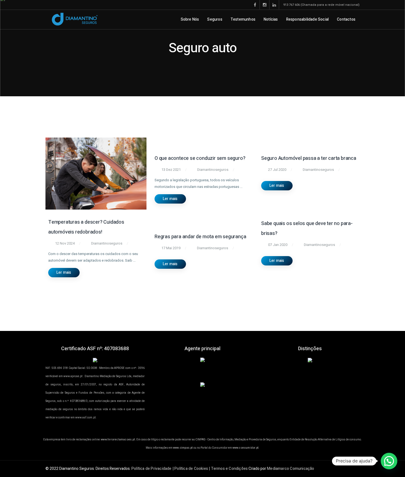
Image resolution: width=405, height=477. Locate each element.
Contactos (346, 19)
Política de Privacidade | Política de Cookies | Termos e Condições (189, 468)
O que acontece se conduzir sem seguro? (200, 158)
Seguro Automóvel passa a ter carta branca (308, 158)
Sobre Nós (190, 19)
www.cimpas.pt (183, 448)
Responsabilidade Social (307, 19)
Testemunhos (243, 19)
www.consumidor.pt (245, 448)
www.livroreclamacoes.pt (118, 440)
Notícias (271, 19)
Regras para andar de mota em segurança (200, 236)
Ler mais (63, 272)
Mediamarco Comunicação (290, 468)
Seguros (214, 19)
